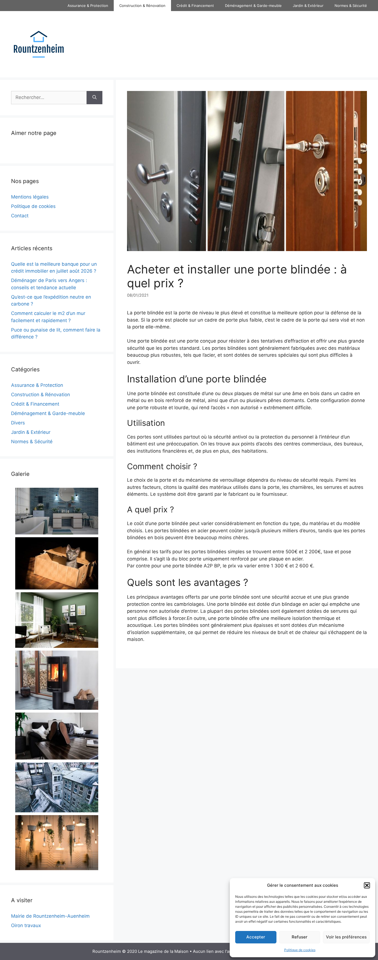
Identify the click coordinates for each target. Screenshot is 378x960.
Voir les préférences (346, 937)
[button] (367, 885)
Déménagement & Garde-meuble (253, 5)
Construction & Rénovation (142, 5)
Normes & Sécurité (351, 5)
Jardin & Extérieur (308, 5)
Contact (20, 215)
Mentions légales (30, 197)
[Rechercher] (94, 97)
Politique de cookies (299, 950)
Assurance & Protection (88, 5)
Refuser (299, 937)
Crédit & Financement (195, 5)
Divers (18, 423)
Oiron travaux (26, 925)
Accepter (255, 937)
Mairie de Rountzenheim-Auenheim (50, 916)
